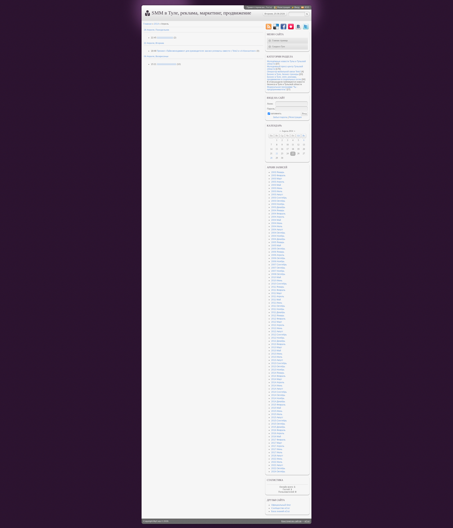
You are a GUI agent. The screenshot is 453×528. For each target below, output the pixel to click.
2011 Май (276, 299)
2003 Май (276, 185)
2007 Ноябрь (277, 271)
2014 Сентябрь (279, 392)
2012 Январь (277, 315)
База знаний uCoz (280, 511)
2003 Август (277, 194)
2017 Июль (276, 452)
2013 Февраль (278, 344)
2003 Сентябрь (279, 198)
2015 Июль (276, 414)
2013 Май (276, 350)
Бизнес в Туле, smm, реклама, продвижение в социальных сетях (284, 78)
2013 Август (277, 360)
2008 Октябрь (278, 274)
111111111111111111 (166, 64)
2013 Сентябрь (279, 363)
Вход (296, 7)
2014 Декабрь (278, 401)
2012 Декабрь (278, 341)
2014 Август (277, 389)
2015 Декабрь (278, 427)
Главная (147, 24)
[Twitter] (306, 26)
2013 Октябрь (278, 366)
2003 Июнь (276, 188)
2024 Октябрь (278, 471)
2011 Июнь (276, 303)
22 (277, 153)
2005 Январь (277, 242)
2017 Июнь (276, 449)
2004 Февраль (278, 213)
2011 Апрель (277, 296)
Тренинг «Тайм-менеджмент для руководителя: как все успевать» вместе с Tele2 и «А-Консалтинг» (206, 51)
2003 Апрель (277, 182)
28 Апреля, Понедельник (156, 30)
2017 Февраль (278, 439)
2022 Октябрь (278, 468)
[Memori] (291, 26)
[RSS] (268, 26)
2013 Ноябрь (277, 369)
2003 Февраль (278, 175)
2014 (156, 24)
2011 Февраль (278, 290)
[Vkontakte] (298, 26)
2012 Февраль (278, 319)
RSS (307, 7)
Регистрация (283, 7)
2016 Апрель (277, 433)
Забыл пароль (280, 117)
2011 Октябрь (278, 306)
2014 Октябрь (278, 395)
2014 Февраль (278, 376)
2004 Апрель (277, 217)
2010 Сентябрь (279, 283)
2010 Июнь (276, 280)
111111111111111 (165, 37)
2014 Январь (277, 373)
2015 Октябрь (278, 424)
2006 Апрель (277, 255)
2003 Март (276, 178)
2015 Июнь (276, 411)
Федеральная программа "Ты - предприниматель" (282, 88)
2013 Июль (276, 357)
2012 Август (277, 331)
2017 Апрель (277, 446)
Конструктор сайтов (291, 521)
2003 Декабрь (278, 207)
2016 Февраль (278, 430)
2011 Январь (277, 287)
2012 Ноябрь (277, 338)
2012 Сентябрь (279, 334)
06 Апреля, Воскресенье (156, 56)
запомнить (276, 113)
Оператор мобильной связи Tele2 (284, 71)
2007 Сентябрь (279, 264)
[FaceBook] (283, 26)
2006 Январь (277, 252)
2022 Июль (276, 462)
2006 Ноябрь (277, 261)
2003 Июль (276, 191)
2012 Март (276, 322)
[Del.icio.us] (276, 26)
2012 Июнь (276, 328)
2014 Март (276, 379)
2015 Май (276, 408)
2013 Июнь (276, 354)
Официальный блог (281, 505)
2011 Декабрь (278, 312)
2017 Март (276, 443)
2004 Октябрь (278, 233)
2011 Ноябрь (277, 309)
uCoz (307, 521)
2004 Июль (276, 226)
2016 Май (276, 436)
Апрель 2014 (287, 131)
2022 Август (277, 465)
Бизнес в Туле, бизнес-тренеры (283, 74)
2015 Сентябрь (279, 420)
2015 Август (277, 417)
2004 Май (276, 220)
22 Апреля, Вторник (154, 43)
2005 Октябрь (278, 248)
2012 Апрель (277, 325)
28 (271, 158)
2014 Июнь (276, 385)
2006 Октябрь (278, 258)
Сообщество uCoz (280, 508)
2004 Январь (277, 210)
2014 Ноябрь (277, 398)
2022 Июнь (276, 459)
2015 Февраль (278, 404)
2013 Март (276, 347)
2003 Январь (277, 172)
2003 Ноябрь (277, 204)
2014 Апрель (277, 382)
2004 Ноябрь (277, 236)
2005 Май (276, 245)
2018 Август (277, 455)
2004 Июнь (276, 223)
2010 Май (276, 277)
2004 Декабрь (278, 239)
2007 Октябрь (278, 268)
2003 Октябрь (278, 201)
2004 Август (277, 229)
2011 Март (276, 293)
